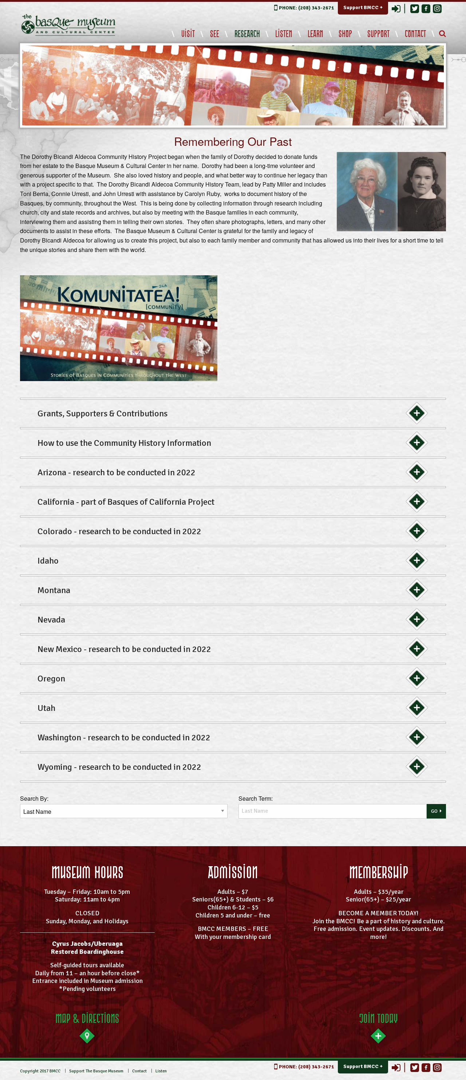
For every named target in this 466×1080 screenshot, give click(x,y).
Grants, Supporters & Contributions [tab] (102, 413)
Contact (415, 34)
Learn (315, 34)
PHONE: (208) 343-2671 (306, 8)
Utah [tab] (46, 708)
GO (434, 811)
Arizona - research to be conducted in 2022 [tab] (116, 472)
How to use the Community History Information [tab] (124, 442)
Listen (283, 34)
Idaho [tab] (48, 560)
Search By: (34, 798)
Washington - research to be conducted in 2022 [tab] (123, 737)
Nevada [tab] (51, 619)
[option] (233, 85)
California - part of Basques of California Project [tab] (125, 501)
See (214, 34)
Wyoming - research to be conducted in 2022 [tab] (119, 766)
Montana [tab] (53, 590)
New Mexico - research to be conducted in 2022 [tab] (124, 649)
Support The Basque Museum (96, 1071)
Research (247, 34)
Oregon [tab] (51, 678)
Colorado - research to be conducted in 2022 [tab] (119, 531)
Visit (188, 34)
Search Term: (255, 798)
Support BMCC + (363, 7)
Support (378, 34)
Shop (345, 34)
